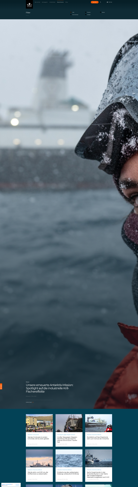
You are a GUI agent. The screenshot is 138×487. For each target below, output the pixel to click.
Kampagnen (45, 2)
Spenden (95, 2)
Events (88, 12)
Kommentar (75, 14)
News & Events (60, 2)
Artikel (88, 14)
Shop (66, 2)
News (103, 12)
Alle (73, 12)
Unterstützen (52, 2)
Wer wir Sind (37, 2)
